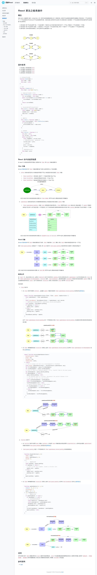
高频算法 (25, 2)
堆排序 (4, 15)
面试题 (34, 2)
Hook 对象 (6, 28)
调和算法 (4, 8)
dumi (62, 572)
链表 (21, 564)
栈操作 (4, 36)
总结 (4, 31)
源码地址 (82, 291)
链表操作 (4, 18)
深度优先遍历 (5, 13)
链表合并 (5, 30)
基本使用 (5, 23)
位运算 (4, 10)
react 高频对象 (23, 169)
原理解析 (17, 2)
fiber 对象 (6, 26)
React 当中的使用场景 (7, 24)
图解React (9, 2)
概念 (4, 21)
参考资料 (5, 33)
